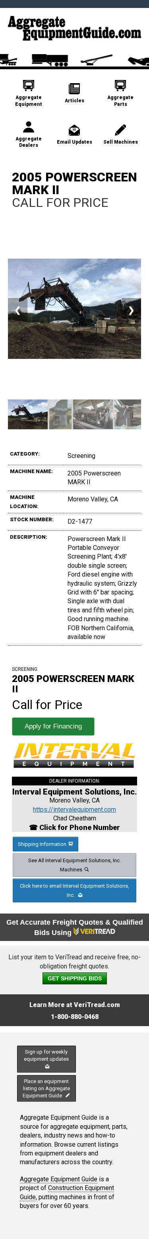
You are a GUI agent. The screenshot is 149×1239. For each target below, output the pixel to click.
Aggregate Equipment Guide (58, 1179)
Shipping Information (42, 844)
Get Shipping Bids (75, 978)
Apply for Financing (53, 726)
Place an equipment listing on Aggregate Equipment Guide (46, 1088)
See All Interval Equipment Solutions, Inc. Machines (74, 865)
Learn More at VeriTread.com (74, 1005)
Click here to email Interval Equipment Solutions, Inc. (74, 890)
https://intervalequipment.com (74, 809)
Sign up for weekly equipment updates (46, 1055)
